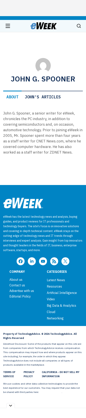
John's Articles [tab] (43, 97)
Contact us (17, 285)
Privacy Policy (29, 374)
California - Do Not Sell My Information (60, 374)
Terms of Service (9, 374)
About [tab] (12, 97)
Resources (54, 286)
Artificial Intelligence (62, 293)
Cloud (51, 312)
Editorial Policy (20, 296)
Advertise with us (21, 290)
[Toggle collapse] (10, 405)
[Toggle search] (78, 25)
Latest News (56, 280)
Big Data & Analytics (61, 305)
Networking (55, 318)
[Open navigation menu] (8, 26)
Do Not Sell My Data (50, 392)
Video (51, 299)
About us (15, 279)
